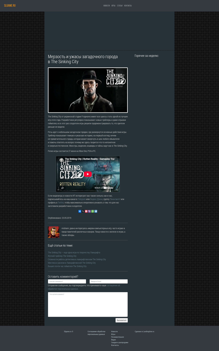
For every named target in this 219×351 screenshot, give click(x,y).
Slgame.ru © (68, 331)
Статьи (119, 6)
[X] (83, 211)
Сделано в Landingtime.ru (144, 331)
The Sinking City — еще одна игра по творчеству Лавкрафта (74, 252)
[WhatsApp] (92, 211)
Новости (106, 6)
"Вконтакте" (115, 199)
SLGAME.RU (10, 6)
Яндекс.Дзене (96, 199)
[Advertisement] (109, 31)
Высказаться (121, 320)
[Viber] (89, 211)
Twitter (61, 202)
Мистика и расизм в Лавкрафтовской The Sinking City (72, 262)
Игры (113, 6)
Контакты (128, 6)
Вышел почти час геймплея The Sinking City (67, 266)
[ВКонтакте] (79, 211)
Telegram (82, 199)
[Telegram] (95, 211)
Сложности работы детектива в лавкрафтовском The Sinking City (77, 259)
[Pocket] (86, 211)
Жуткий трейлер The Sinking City (62, 255)
